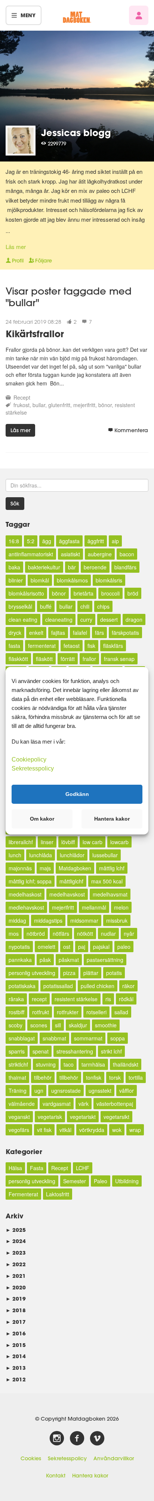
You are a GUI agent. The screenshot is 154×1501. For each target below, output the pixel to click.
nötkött (85, 933)
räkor (128, 986)
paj (81, 946)
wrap (135, 1130)
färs (99, 632)
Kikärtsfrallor (35, 333)
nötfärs (61, 933)
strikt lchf (111, 1051)
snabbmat (54, 1038)
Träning (18, 1090)
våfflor (126, 1090)
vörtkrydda (91, 1130)
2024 (16, 1241)
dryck (15, 632)
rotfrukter (67, 1012)
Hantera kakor (90, 1475)
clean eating (23, 619)
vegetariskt (83, 1116)
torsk (115, 1077)
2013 (16, 1367)
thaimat (17, 1077)
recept (39, 999)
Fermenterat (23, 1194)
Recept (21, 397)
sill (58, 1025)
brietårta (83, 593)
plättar (90, 972)
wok (116, 1130)
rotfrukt (40, 1012)
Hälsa (15, 1168)
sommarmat (88, 1038)
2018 (16, 1310)
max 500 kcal (107, 881)
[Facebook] (77, 1438)
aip (115, 541)
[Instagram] (56, 1438)
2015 (16, 1344)
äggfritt (95, 541)
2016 (16, 1333)
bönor (105, 405)
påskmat (69, 959)
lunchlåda (40, 855)
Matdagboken (75, 868)
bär (72, 567)
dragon (134, 619)
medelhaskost (25, 894)
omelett (46, 946)
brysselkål (20, 606)
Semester (74, 1181)
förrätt (68, 658)
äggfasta (69, 541)
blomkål (40, 580)
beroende (95, 567)
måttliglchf (71, 881)
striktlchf (18, 1064)
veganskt (19, 1116)
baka (14, 567)
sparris (17, 1051)
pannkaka (20, 959)
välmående (22, 1103)
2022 (16, 1264)
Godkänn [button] (77, 794)
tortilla (136, 1077)
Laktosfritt (57, 1194)
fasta (14, 645)
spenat (41, 1051)
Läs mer (16, 246)
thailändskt (125, 1064)
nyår (129, 933)
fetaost (72, 645)
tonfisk (93, 1077)
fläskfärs (113, 645)
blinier (16, 580)
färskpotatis (125, 632)
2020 (16, 1287)
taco (69, 1064)
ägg (46, 541)
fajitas (58, 632)
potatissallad (58, 986)
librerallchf (21, 842)
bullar (39, 405)
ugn (38, 1090)
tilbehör (43, 1077)
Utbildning (127, 1181)
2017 (16, 1321)
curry (86, 619)
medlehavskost (26, 907)
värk (83, 1103)
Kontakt (55, 1475)
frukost (21, 405)
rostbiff (16, 1012)
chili (84, 606)
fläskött (44, 658)
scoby (15, 1025)
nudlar (108, 933)
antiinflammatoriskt (31, 554)
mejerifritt (84, 405)
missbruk (116, 920)
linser (47, 842)
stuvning (46, 1064)
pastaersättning (105, 959)
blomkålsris (109, 580)
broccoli (110, 593)
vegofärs (19, 1130)
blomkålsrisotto (26, 593)
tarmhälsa (93, 1064)
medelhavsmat (110, 894)
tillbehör (68, 1077)
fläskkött (18, 658)
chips (103, 606)
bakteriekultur (44, 567)
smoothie (106, 1025)
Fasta (36, 1168)
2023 (16, 1252)
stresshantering (74, 1051)
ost (66, 946)
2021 (16, 1275)
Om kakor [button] (42, 819)
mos (14, 933)
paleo (123, 946)
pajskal (101, 946)
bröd (132, 593)
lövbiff (68, 842)
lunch (15, 855)
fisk (91, 645)
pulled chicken (97, 986)
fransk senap (119, 658)
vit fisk (44, 1130)
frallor (89, 658)
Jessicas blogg (76, 132)
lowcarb (119, 842)
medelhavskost (67, 894)
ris (108, 999)
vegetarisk (50, 1116)
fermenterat (42, 645)
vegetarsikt (116, 1116)
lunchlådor (72, 855)
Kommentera (131, 430)
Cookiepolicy (29, 759)
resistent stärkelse (76, 999)
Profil (18, 260)
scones (38, 1025)
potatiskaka (22, 986)
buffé (46, 606)
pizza (69, 972)
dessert (109, 619)
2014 (16, 1356)
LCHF (82, 1168)
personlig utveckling (32, 972)
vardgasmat (57, 1103)
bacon (127, 554)
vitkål (65, 1130)
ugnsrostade (66, 1090)
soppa (117, 1038)
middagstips (48, 920)
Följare (43, 260)
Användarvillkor (113, 1458)
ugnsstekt (100, 1090)
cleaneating (59, 619)
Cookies (31, 1458)
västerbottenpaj (114, 1103)
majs (45, 868)
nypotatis (19, 946)
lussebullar (105, 855)
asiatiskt (70, 554)
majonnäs (20, 868)
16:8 (14, 541)
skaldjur (78, 1025)
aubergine (100, 554)
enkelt (36, 632)
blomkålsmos (72, 580)
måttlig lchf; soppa (30, 881)
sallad (121, 1012)
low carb (92, 842)
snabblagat (22, 1038)
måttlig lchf (111, 868)
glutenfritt (59, 405)
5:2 (30, 541)
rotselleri (96, 1012)
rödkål (126, 999)
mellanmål (94, 907)
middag (17, 920)
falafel (80, 632)
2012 (16, 1379)
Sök (14, 503)
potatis (114, 972)
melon (121, 907)
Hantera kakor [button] (112, 819)
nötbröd (36, 933)
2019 (16, 1298)
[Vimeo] (97, 1438)
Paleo (100, 1181)
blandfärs (125, 567)
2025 (16, 1229)
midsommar (84, 920)
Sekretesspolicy (67, 1458)
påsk (45, 959)
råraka (16, 999)
